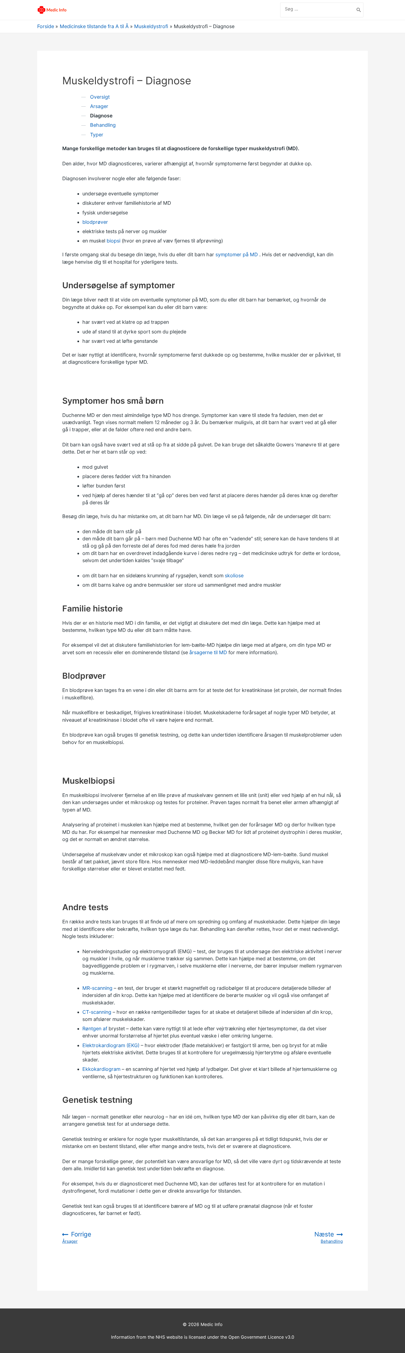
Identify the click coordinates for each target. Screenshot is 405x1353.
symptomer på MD (236, 254)
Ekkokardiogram (101, 1069)
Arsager (99, 106)
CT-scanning (96, 1012)
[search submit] (359, 10)
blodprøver (95, 222)
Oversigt (100, 97)
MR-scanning (97, 988)
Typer (96, 135)
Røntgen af (94, 1028)
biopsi (113, 241)
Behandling (103, 125)
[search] (317, 9)
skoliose (234, 575)
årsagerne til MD (208, 652)
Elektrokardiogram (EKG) (110, 1045)
